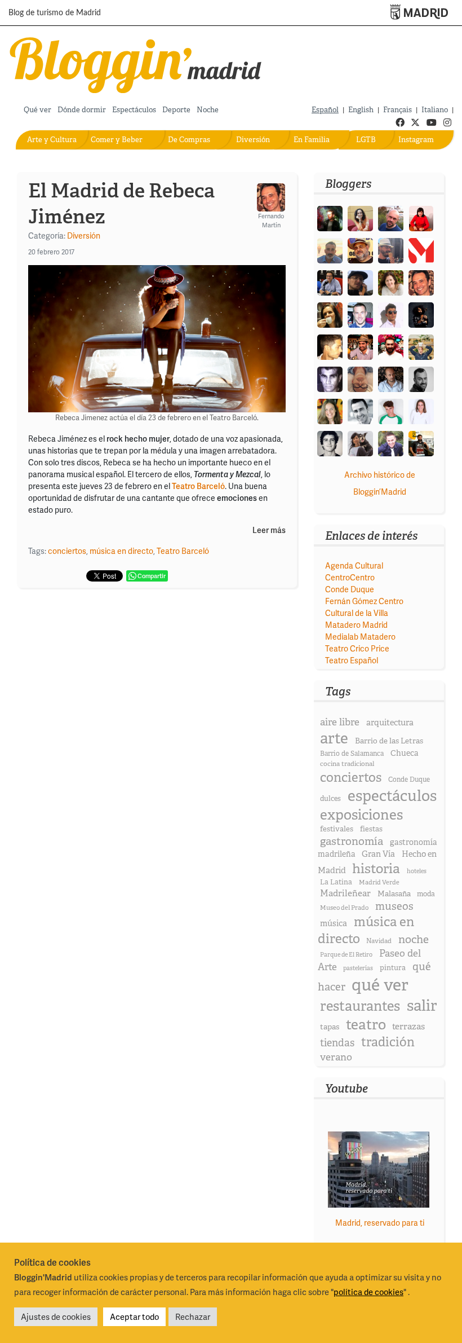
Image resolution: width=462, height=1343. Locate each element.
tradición (388, 1042)
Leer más (269, 530)
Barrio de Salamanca (352, 753)
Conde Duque (349, 589)
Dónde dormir (81, 110)
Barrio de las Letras (389, 741)
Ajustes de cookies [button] (56, 1316)
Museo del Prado (344, 908)
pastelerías (358, 968)
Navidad (379, 940)
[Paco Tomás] (360, 378)
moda (426, 894)
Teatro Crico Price (357, 648)
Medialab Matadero (360, 636)
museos (394, 906)
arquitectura (390, 722)
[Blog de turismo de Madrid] (136, 62)
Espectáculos (134, 110)
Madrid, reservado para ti (379, 1222)
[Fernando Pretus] (360, 281)
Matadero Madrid (356, 624)
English (361, 110)
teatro (366, 1024)
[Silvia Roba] (360, 217)
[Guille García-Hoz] (421, 378)
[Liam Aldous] (360, 314)
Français (397, 110)
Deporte (176, 110)
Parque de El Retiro (346, 954)
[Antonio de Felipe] (390, 346)
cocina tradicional (347, 763)
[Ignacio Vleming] (330, 217)
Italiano (434, 110)
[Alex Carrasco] (330, 346)
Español (325, 110)
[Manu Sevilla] (330, 249)
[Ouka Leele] (330, 410)
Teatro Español (351, 660)
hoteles (417, 871)
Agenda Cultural (354, 565)
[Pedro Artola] (390, 410)
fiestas (371, 829)
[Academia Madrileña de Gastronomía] (421, 249)
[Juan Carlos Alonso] (330, 378)
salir (422, 1005)
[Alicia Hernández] (390, 281)
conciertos (67, 550)
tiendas (337, 1043)
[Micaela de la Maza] (360, 442)
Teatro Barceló (183, 550)
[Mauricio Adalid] (390, 378)
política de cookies (368, 1291)
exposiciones (361, 814)
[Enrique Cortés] (390, 314)
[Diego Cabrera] (360, 346)
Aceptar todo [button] (134, 1316)
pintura (393, 967)
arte (334, 738)
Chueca (404, 753)
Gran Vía (378, 854)
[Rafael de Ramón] (421, 346)
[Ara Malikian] (421, 314)
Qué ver (37, 110)
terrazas (408, 1026)
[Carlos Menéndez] (390, 217)
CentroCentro (350, 577)
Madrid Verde (379, 882)
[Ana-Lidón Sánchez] (421, 217)
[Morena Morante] (330, 314)
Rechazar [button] (192, 1316)
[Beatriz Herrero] (421, 410)
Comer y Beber (117, 139)
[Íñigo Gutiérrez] (330, 442)
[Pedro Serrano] (360, 410)
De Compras (189, 139)
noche (413, 939)
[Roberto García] (390, 442)
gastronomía (351, 841)
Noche (208, 110)
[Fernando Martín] (421, 281)
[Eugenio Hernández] (360, 249)
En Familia (312, 139)
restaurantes (360, 1006)
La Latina (336, 882)
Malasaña (394, 893)
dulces (330, 798)
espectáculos (392, 795)
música (333, 923)
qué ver (380, 985)
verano (336, 1056)
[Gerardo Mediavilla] (330, 281)
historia (376, 868)
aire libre (339, 721)
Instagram (416, 139)
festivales (336, 829)
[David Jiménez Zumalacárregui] (421, 442)
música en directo (121, 550)
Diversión (253, 139)
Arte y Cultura (52, 139)
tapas (329, 1026)
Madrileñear (345, 893)
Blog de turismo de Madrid (54, 13)
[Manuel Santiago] (390, 249)
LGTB (366, 139)
